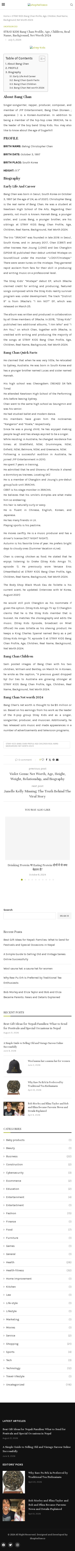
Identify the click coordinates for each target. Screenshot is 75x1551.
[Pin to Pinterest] (53, 759)
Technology (39, 1368)
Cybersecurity (39, 1172)
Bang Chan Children (25, 84)
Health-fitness (39, 1270)
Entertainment (39, 1197)
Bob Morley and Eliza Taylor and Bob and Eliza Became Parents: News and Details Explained (48, 1107)
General (39, 1254)
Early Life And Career (24, 76)
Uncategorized (39, 1384)
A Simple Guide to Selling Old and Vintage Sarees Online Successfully (33, 1045)
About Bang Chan (18, 63)
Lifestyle (39, 1311)
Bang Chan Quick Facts (26, 80)
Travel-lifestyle (39, 1376)
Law (39, 1294)
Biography (14, 72)
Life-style (39, 1303)
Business (39, 1156)
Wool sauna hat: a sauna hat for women (27, 968)
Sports (39, 1352)
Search (8, 909)
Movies (39, 1327)
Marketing (39, 1319)
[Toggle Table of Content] (40, 59)
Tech (39, 1360)
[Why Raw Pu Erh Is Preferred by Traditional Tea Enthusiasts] (13, 1087)
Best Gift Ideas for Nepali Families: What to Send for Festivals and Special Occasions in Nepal (35, 1026)
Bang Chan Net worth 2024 (29, 87)
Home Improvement (39, 1278)
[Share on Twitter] (50, 759)
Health (39, 1262)
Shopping (39, 1343)
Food (39, 1229)
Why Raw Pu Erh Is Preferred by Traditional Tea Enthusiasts (45, 1084)
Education (39, 1188)
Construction (39, 1164)
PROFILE (13, 68)
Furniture (39, 1237)
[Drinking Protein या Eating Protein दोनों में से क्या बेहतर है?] (37, 838)
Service (39, 1335)
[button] (8, 848)
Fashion (39, 1213)
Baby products (39, 1140)
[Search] (71, 5)
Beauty (39, 1148)
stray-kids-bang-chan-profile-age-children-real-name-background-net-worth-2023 (32, 745)
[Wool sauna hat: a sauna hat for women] (13, 1066)
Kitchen (39, 1286)
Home (6, 16)
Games (39, 1246)
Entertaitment (39, 1205)
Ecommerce (39, 1180)
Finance (39, 1221)
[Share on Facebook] (46, 759)
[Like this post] (43, 759)
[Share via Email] (57, 759)
